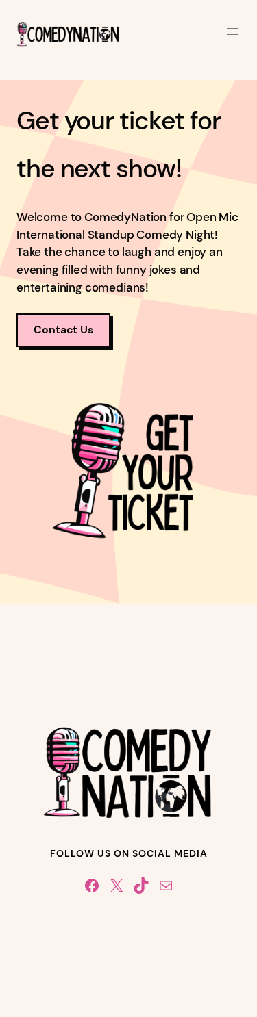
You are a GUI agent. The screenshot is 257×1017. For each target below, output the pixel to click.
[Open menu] (232, 31)
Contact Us (63, 329)
